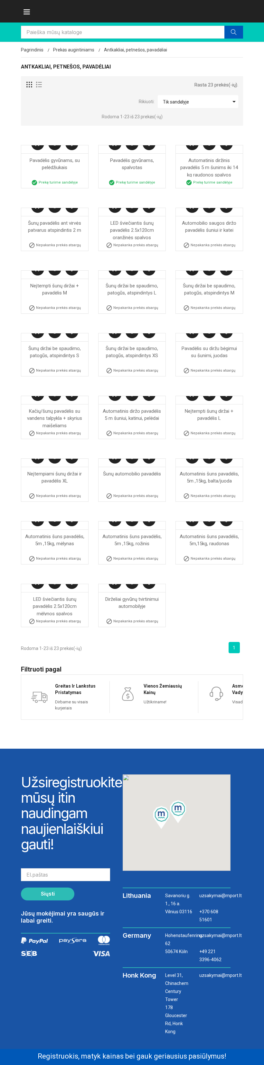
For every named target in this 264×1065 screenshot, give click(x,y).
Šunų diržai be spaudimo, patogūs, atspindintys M (210, 289)
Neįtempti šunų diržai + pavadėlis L (210, 414)
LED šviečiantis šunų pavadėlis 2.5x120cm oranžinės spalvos (132, 229)
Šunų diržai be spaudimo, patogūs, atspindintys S (55, 352)
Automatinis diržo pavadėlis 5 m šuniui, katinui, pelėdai (132, 414)
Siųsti (48, 893)
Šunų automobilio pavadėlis (132, 474)
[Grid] (29, 85)
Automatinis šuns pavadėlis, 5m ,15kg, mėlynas (55, 540)
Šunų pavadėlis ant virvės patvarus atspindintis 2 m (55, 226)
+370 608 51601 (208, 915)
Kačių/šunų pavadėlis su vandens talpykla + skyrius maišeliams (55, 418)
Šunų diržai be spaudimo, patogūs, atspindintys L (132, 289)
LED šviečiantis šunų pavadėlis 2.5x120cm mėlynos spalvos (55, 606)
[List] (39, 85)
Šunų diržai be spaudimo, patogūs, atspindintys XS (132, 352)
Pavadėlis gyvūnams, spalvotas (132, 164)
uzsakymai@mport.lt (213, 895)
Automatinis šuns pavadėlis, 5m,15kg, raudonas (210, 540)
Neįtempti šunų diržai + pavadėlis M (55, 289)
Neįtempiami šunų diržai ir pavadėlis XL (55, 477)
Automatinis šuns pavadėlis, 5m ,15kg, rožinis (132, 540)
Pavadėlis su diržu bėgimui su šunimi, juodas (210, 352)
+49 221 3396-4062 (210, 955)
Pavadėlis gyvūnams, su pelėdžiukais (55, 164)
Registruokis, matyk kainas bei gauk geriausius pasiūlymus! (132, 1056)
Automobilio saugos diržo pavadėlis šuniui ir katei (210, 226)
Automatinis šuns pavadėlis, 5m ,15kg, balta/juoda (210, 477)
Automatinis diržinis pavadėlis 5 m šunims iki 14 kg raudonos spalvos (209, 167)
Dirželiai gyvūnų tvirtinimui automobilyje (132, 602)
